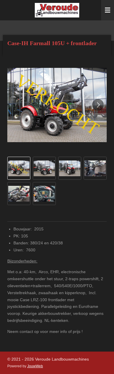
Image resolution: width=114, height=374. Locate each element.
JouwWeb (35, 366)
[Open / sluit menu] (107, 10)
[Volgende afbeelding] (98, 105)
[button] (18, 168)
